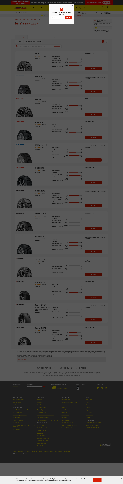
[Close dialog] (72, 5)
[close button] (121, 478)
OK (97, 480)
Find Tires (68, 17)
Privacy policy (67, 480)
